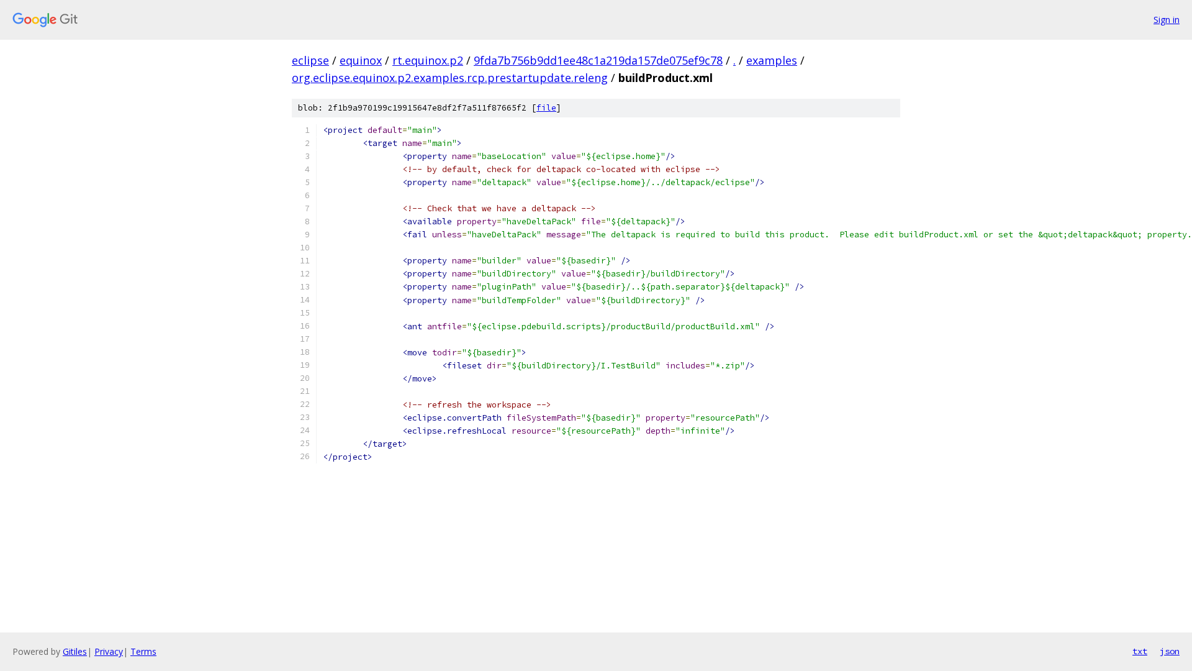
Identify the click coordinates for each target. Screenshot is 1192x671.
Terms (143, 651)
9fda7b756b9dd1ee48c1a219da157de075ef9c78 (598, 60)
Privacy (108, 651)
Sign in (1167, 19)
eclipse (310, 60)
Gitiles (75, 651)
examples (771, 60)
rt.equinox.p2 (427, 60)
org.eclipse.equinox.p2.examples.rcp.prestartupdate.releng (450, 77)
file (546, 108)
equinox (361, 60)
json (1170, 651)
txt (1139, 651)
